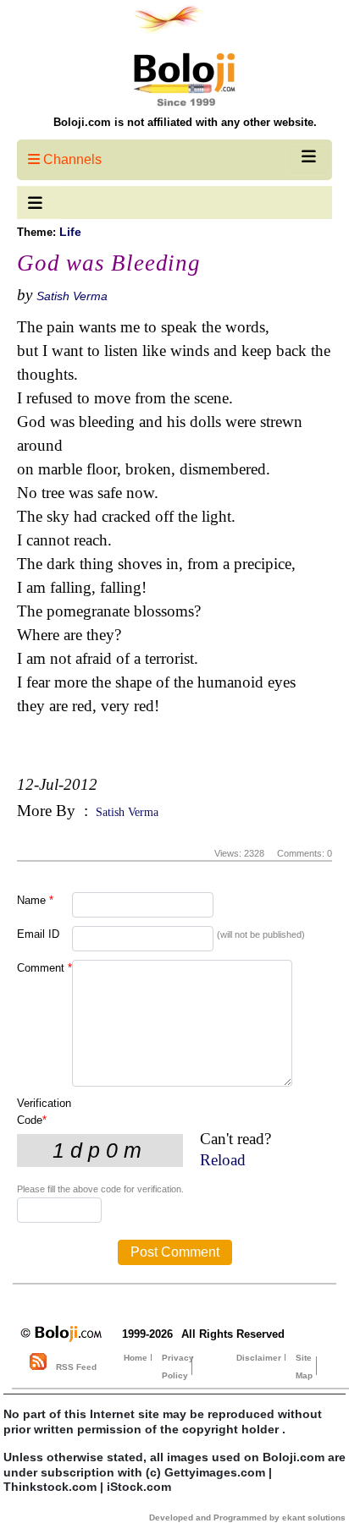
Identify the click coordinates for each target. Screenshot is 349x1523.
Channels (71, 159)
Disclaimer (258, 1357)
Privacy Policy (178, 1366)
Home (135, 1357)
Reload (223, 1160)
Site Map (304, 1366)
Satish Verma (72, 296)
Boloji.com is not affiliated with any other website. (185, 122)
